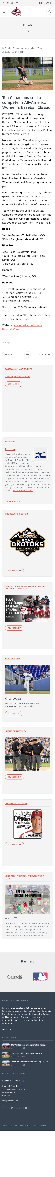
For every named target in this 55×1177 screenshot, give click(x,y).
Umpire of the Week (15, 731)
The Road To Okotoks (16, 514)
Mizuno (10, 449)
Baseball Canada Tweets (18, 369)
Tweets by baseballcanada (17, 376)
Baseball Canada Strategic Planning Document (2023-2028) (25, 587)
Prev (9, 354)
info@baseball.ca (10, 1100)
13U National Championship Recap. (27, 1053)
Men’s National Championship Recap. (28, 1044)
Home (28, 31)
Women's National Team (31, 48)
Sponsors (10, 441)
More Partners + (12, 501)
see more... (7, 1029)
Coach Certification (16, 803)
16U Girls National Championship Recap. (29, 1061)
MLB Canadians (12, 658)
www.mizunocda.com (23, 490)
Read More (13, 570)
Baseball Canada (12, 48)
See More (13, 384)
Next (45, 354)
